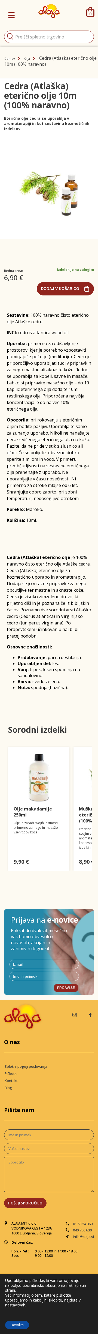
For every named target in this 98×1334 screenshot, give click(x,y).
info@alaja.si (83, 1236)
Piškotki (11, 1073)
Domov (9, 58)
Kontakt (11, 1080)
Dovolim (17, 1325)
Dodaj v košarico (60, 288)
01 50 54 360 (83, 1223)
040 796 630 (82, 1230)
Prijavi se (66, 988)
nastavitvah (15, 1305)
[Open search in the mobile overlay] (49, 37)
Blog (8, 1087)
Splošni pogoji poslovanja (26, 1066)
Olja (27, 58)
